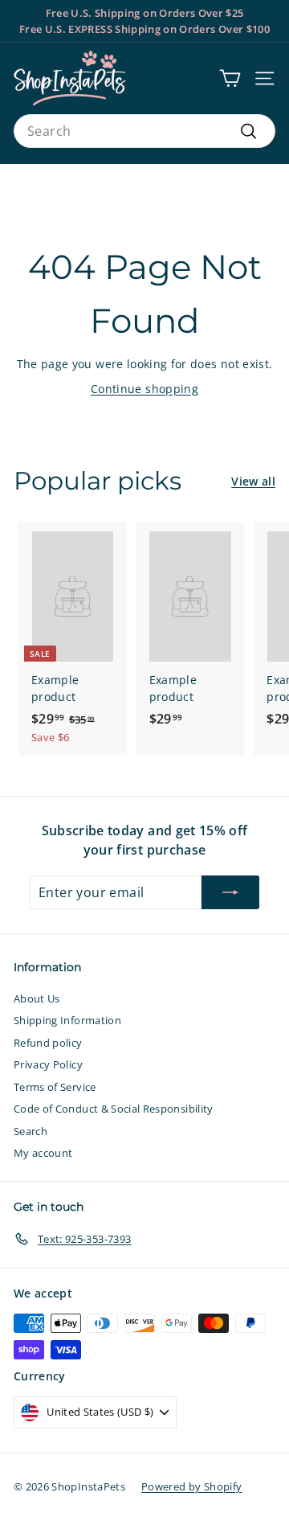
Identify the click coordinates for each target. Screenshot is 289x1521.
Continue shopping (144, 388)
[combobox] (144, 131)
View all (253, 481)
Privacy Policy (48, 1064)
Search (30, 1131)
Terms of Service (55, 1087)
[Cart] (230, 78)
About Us (37, 998)
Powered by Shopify (191, 1486)
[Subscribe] (230, 892)
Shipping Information (67, 1020)
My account (43, 1153)
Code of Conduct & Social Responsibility (114, 1108)
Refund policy (48, 1042)
